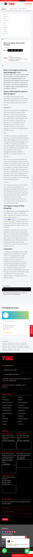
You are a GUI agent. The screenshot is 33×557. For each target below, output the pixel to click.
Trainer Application (23, 402)
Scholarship (5, 418)
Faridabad (18, 385)
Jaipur (23, 385)
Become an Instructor (7, 402)
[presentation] (29, 293)
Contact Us (5, 421)
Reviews (20, 399)
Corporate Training (23, 418)
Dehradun (4, 387)
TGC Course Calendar (23, 408)
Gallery (20, 421)
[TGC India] (3, 532)
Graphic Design (13, 8)
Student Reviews (6, 410)
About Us (20, 397)
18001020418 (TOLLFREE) (10, 370)
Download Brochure (7, 413)
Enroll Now (21, 405)
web (9, 219)
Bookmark (26, 59)
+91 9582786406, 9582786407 (11, 374)
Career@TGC (21, 410)
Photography (4, 349)
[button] (4, 8)
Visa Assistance (22, 413)
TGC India (10, 56)
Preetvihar (11, 385)
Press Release (5, 399)
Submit (5, 519)
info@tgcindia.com (9, 365)
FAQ (3, 416)
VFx (18, 349)
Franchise (20, 424)
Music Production (10, 349)
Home (4, 397)
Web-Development (22, 8)
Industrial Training (6, 405)
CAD (15, 349)
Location (4, 424)
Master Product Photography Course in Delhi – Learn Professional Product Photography (16, 293)
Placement (21, 416)
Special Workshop (6, 408)
